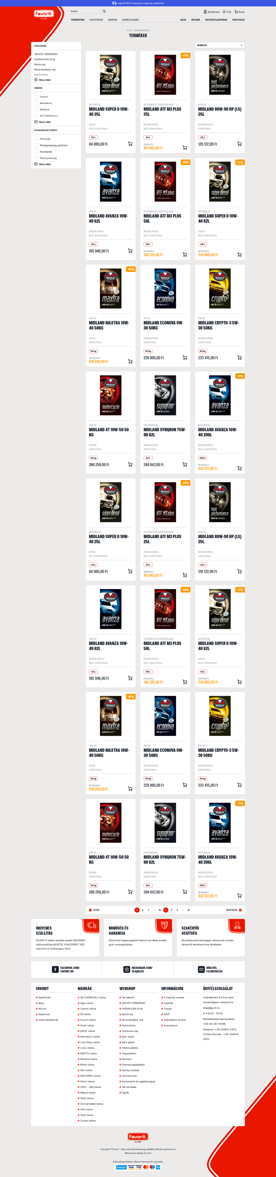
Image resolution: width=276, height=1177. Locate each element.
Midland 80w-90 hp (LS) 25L (219, 111)
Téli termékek (129, 1087)
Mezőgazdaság (48, 158)
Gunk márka (87, 1025)
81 (160, 910)
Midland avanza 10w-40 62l (108, 218)
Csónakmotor (129, 1075)
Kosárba (130, 144)
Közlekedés (46, 151)
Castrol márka (88, 1008)
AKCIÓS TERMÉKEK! (46, 54)
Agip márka (86, 1003)
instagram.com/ (142, 969)
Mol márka (86, 1070)
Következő (231, 910)
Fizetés (168, 1008)
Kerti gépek (128, 1042)
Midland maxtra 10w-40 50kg (109, 325)
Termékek (142, 30)
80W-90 (202, 104)
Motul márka (87, 1081)
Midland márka (88, 1059)
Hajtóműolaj (41, 74)
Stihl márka (86, 1109)
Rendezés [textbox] (202, 45)
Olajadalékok (129, 1053)
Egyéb (125, 1092)
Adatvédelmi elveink (175, 1019)
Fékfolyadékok (130, 1047)
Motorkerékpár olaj (45, 69)
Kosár (241, 11)
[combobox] (220, 45)
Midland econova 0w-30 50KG (164, 325)
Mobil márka (87, 1064)
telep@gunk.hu (211, 1007)
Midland (44, 109)
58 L (148, 244)
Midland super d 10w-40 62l (218, 218)
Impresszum (170, 1025)
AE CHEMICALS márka (93, 997)
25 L (93, 137)
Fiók (228, 11)
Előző (96, 910)
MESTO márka (88, 1053)
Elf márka (85, 1014)
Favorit (129, 30)
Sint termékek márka (91, 1103)
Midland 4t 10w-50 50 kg (109, 431)
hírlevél (214, 969)
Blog (183, 19)
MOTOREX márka (90, 1075)
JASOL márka (87, 1031)
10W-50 (92, 425)
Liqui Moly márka (90, 1042)
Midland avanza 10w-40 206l (217, 431)
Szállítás (168, 1003)
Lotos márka (87, 1047)
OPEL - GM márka (90, 1087)
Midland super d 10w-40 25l (109, 111)
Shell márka (86, 1098)
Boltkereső (214, 11)
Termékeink (77, 19)
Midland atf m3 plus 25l (162, 111)
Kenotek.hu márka (90, 1036)
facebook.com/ (69, 969)
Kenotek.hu (46, 103)
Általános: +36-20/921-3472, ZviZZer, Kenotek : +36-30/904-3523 (221, 1034)
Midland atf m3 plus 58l (162, 218)
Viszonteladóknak (216, 19)
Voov (149, 1153)
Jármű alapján (130, 19)
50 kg (93, 351)
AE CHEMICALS (49, 115)
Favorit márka (88, 1019)
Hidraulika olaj (130, 1031)
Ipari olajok (128, 1036)
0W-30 (147, 318)
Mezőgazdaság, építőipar (54, 145)
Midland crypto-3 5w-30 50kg (218, 325)
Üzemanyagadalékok (133, 1064)
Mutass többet (45, 79)
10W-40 (92, 211)
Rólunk (195, 19)
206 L (203, 458)
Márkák (112, 19)
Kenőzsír (127, 1059)
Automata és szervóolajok (158, 104)
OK (104, 11)
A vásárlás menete (174, 997)
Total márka (86, 1115)
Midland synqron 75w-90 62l (165, 431)
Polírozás (45, 138)
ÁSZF (167, 1014)
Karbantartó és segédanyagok (138, 1081)
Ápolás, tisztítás (130, 1070)
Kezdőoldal (44, 997)
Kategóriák (96, 19)
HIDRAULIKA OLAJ (44, 59)
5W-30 (201, 318)
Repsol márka (88, 1092)
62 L (93, 244)
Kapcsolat (238, 19)
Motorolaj (39, 64)
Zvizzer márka (88, 1120)
